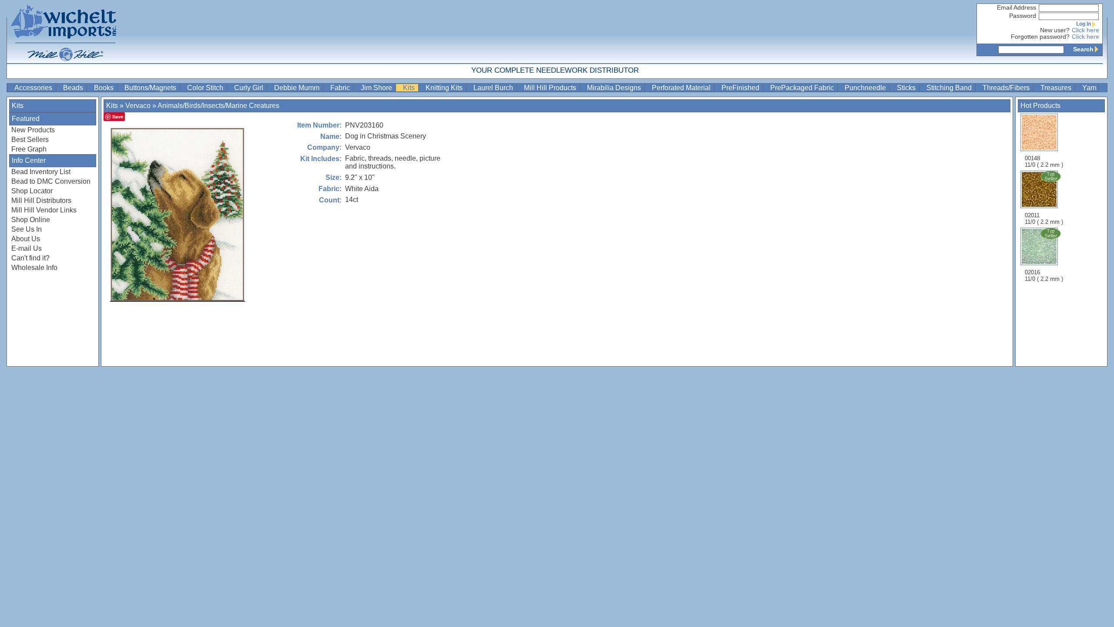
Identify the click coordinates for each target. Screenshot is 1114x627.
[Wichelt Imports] (64, 31)
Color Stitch (206, 87)
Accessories (34, 87)
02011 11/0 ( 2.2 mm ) (1044, 218)
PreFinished (741, 87)
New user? (1055, 30)
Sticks (907, 87)
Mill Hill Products (551, 87)
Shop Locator (32, 191)
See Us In (26, 229)
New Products (33, 130)
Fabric (341, 87)
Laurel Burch (494, 87)
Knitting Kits (445, 87)
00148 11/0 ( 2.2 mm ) (1044, 161)
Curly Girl (249, 87)
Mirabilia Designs (615, 87)
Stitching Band (949, 87)
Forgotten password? (1040, 37)
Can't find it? (30, 258)
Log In (1083, 24)
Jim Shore (377, 87)
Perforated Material (682, 87)
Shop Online (30, 219)
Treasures (1056, 87)
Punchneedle (866, 87)
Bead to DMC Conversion (51, 181)
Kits (409, 87)
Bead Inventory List (40, 171)
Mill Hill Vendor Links (44, 210)
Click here (1085, 30)
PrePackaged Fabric (803, 87)
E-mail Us (26, 248)
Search (1083, 49)
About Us (25, 239)
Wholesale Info (34, 267)
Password (1022, 16)
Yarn (1089, 87)
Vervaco (138, 105)
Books (104, 87)
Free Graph (29, 149)
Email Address (1016, 7)
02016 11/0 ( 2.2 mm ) (1044, 275)
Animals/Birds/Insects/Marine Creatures (218, 105)
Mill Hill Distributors (41, 200)
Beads (74, 87)
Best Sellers (30, 139)
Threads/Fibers (1007, 87)
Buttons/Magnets (151, 87)
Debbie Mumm (297, 87)
